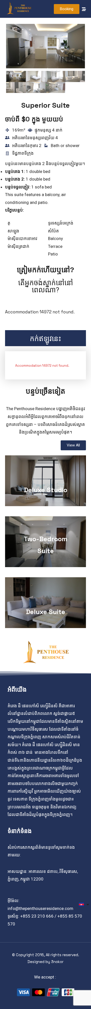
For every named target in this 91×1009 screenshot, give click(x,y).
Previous (13, 51)
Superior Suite (45, 105)
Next (77, 51)
